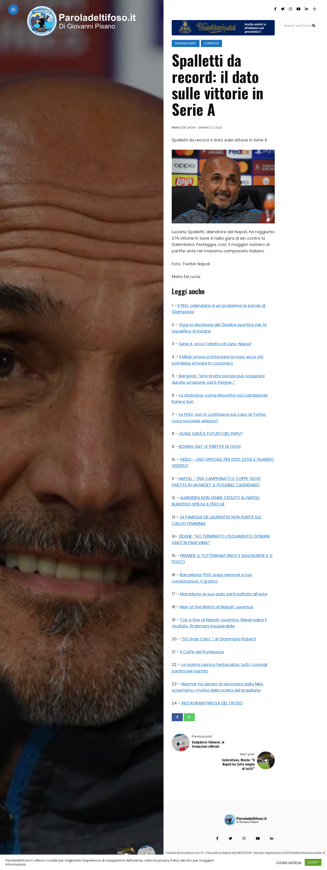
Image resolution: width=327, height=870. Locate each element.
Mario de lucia (183, 127)
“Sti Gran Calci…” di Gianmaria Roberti (218, 639)
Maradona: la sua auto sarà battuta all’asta (223, 594)
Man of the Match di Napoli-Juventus (216, 607)
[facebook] (177, 717)
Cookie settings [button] (288, 862)
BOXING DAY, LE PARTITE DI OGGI (210, 446)
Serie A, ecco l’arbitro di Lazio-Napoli (215, 344)
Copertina (211, 43)
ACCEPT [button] (313, 862)
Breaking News (185, 43)
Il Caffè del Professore (202, 652)
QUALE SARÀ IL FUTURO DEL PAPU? (211, 433)
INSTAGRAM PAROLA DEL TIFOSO (211, 703)
